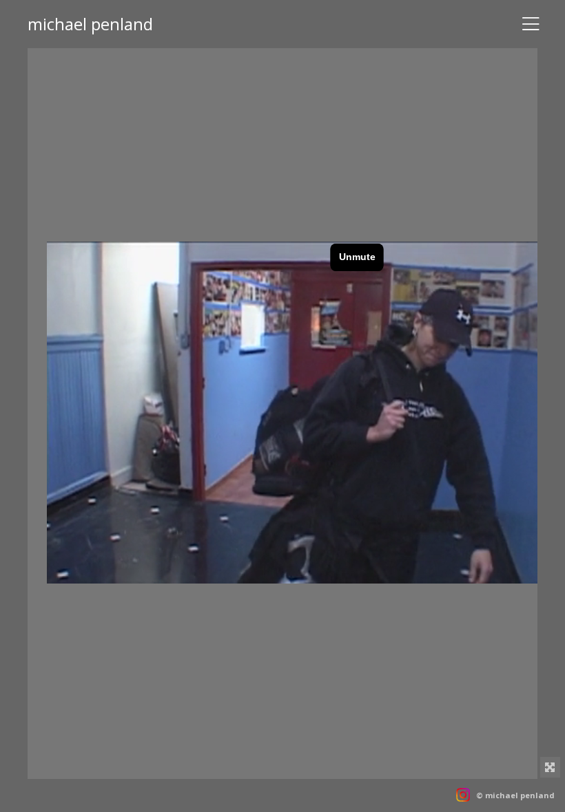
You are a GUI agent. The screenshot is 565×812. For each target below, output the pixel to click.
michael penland (90, 23)
